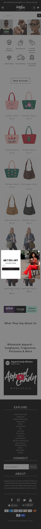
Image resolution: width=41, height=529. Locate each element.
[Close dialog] (39, 251)
